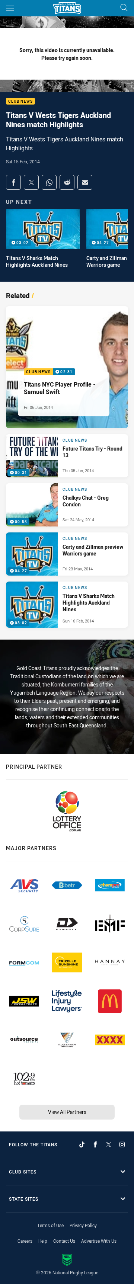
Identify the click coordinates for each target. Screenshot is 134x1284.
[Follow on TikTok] (82, 1144)
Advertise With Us (99, 1241)
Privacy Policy (83, 1225)
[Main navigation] (10, 8)
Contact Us (64, 1241)
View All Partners (67, 1111)
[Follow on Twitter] (109, 1144)
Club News (20, 101)
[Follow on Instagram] (122, 1144)
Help (42, 1241)
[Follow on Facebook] (95, 1144)
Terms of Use (50, 1225)
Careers (24, 1241)
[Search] (124, 8)
